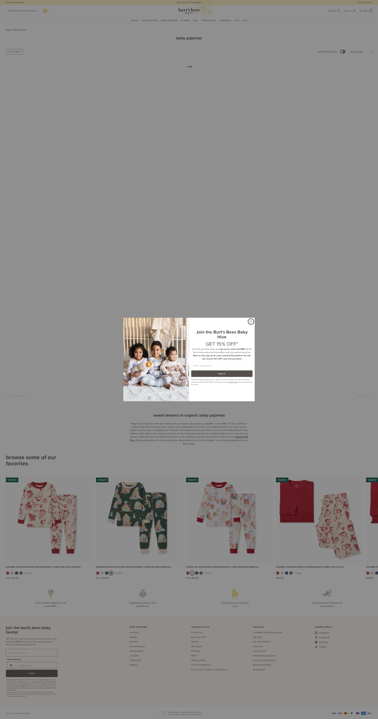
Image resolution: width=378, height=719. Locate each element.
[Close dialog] (251, 321)
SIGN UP (221, 373)
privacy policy (233, 382)
